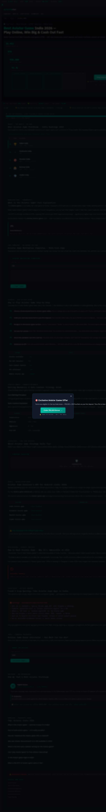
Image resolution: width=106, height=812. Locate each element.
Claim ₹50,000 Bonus (52, 410)
